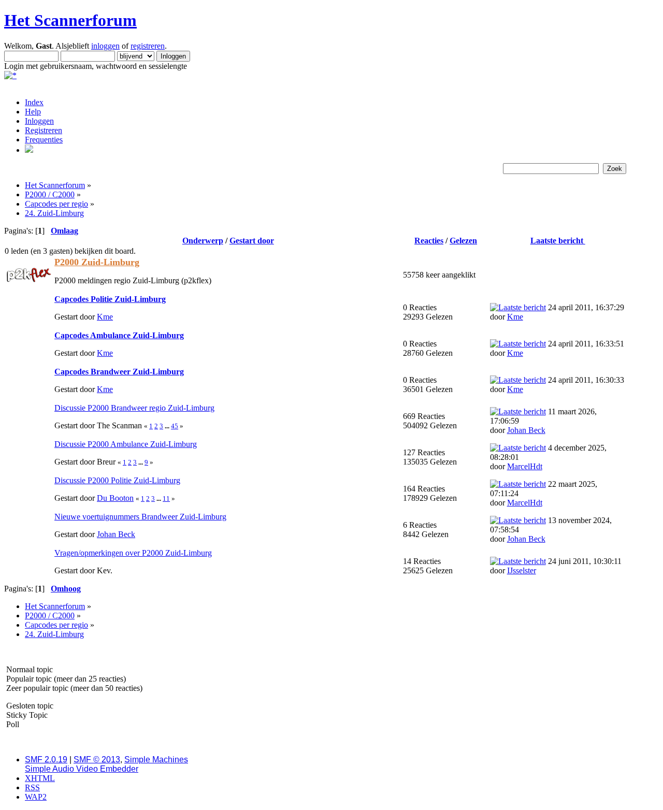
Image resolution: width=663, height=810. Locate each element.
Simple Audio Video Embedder (81, 768)
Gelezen (463, 240)
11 (166, 498)
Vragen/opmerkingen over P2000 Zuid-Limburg (133, 552)
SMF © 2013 (97, 759)
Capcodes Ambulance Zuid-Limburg (119, 335)
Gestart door (251, 240)
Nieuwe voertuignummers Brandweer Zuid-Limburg (140, 516)
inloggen (105, 45)
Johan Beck (526, 430)
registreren (148, 45)
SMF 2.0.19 (46, 759)
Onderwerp (202, 240)
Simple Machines (156, 759)
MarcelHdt (524, 466)
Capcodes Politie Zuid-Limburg (110, 299)
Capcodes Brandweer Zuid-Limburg (119, 371)
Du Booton (115, 498)
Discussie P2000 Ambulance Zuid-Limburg (125, 444)
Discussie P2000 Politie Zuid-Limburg (117, 480)
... (168, 426)
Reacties (428, 240)
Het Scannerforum (70, 20)
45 (174, 426)
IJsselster (521, 570)
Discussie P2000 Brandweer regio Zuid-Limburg (134, 407)
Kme (105, 316)
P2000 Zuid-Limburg (96, 262)
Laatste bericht (557, 240)
